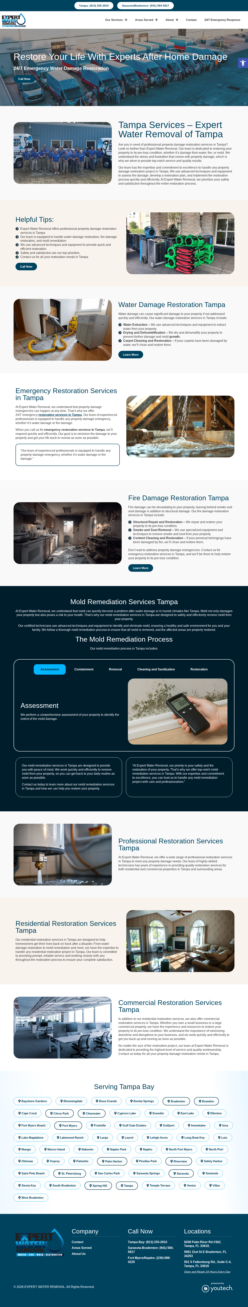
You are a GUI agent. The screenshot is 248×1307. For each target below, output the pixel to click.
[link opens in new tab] (217, 1287)
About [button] (169, 19)
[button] (243, 63)
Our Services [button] (114, 19)
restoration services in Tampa (60, 414)
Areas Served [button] (144, 19)
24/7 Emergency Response (222, 19)
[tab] (50, 669)
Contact (191, 19)
